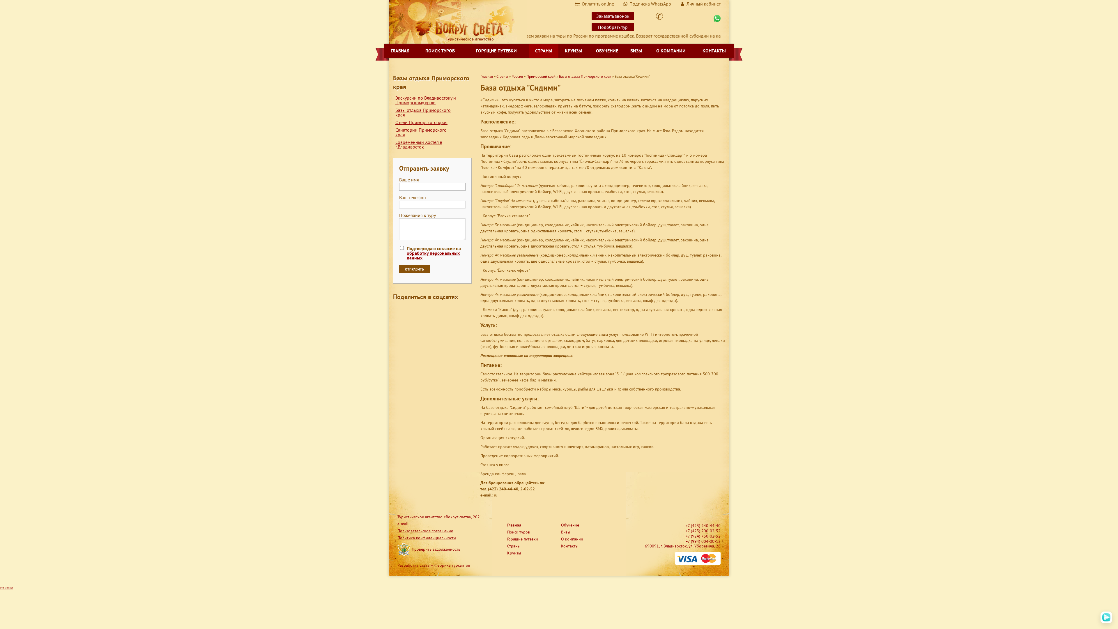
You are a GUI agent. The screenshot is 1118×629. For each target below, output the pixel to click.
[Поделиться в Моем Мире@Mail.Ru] (408, 310)
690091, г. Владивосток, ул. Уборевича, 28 (683, 546)
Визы (636, 51)
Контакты (714, 51)
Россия (517, 76)
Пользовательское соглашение (425, 530)
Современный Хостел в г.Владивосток (418, 144)
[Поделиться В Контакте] (442, 310)
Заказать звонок (612, 16)
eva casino (6, 588)
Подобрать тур (613, 27)
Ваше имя (409, 180)
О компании (671, 51)
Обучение (607, 51)
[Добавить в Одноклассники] (419, 310)
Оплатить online (598, 3)
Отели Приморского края (421, 122)
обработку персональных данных (433, 255)
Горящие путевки (496, 51)
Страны (543, 51)
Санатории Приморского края (421, 132)
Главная (400, 51)
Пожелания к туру (417, 215)
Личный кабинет (704, 3)
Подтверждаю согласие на (434, 253)
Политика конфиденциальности (426, 537)
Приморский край (541, 76)
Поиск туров (440, 51)
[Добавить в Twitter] (431, 310)
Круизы (573, 51)
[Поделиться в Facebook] (397, 310)
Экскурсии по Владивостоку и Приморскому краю (425, 100)
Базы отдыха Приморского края (423, 112)
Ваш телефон (412, 197)
